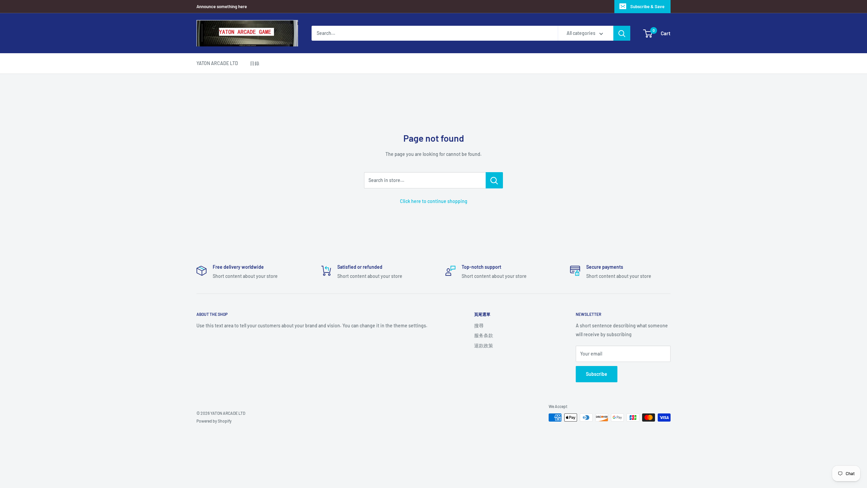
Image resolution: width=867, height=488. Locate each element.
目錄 (254, 63)
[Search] (621, 33)
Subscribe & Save (647, 6)
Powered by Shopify (214, 421)
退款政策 (483, 345)
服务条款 (483, 335)
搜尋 (479, 325)
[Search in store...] (494, 180)
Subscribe (596, 374)
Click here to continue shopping (433, 201)
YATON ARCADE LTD (217, 63)
